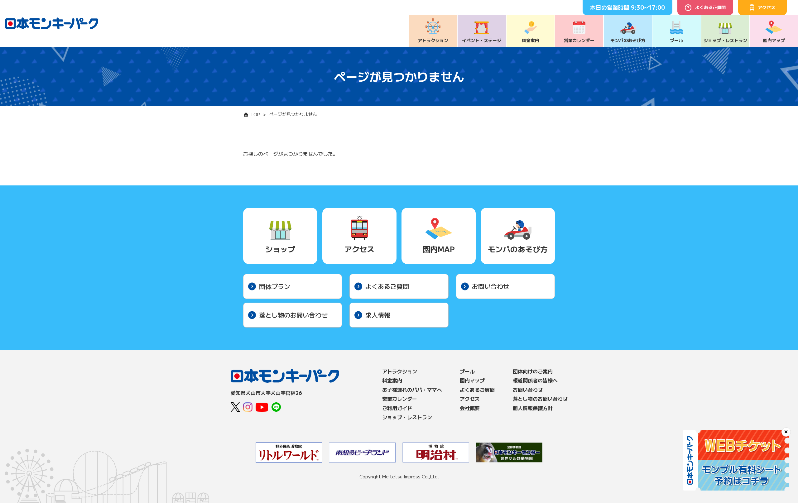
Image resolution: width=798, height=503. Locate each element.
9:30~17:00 (648, 7)
